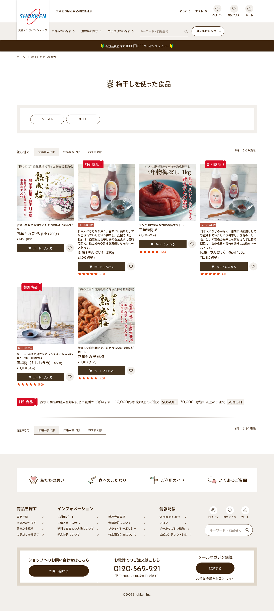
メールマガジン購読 (172, 528)
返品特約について (68, 534)
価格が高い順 (71, 152)
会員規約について (119, 522)
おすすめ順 (95, 152)
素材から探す (89, 31)
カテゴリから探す (119, 31)
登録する (215, 568)
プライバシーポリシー (122, 528)
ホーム (21, 57)
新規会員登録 (116, 516)
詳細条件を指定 (206, 31)
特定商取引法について (122, 534)
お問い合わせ (58, 571)
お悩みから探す (61, 31)
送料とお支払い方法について (75, 528)
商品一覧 (22, 516)
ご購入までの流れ (68, 522)
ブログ (163, 522)
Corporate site (169, 516)
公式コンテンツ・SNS (173, 534)
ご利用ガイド (65, 516)
